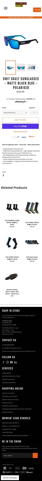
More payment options (20, 131)
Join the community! (10, 478)
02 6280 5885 (9, 345)
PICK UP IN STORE (8, 393)
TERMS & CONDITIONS (9, 406)
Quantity (32, 108)
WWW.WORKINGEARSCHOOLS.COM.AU (15, 435)
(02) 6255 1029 (7, 432)
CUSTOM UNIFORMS (9, 383)
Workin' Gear (10, 464)
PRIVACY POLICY (7, 412)
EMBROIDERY (6, 373)
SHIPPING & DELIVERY (9, 396)
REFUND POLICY (7, 403)
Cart (37, 9)
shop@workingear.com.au (12, 348)
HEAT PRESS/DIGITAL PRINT (11, 376)
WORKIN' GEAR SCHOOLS (10, 423)
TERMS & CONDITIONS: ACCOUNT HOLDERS (16, 409)
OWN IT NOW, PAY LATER (10, 400)
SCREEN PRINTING (8, 379)
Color (4, 108)
